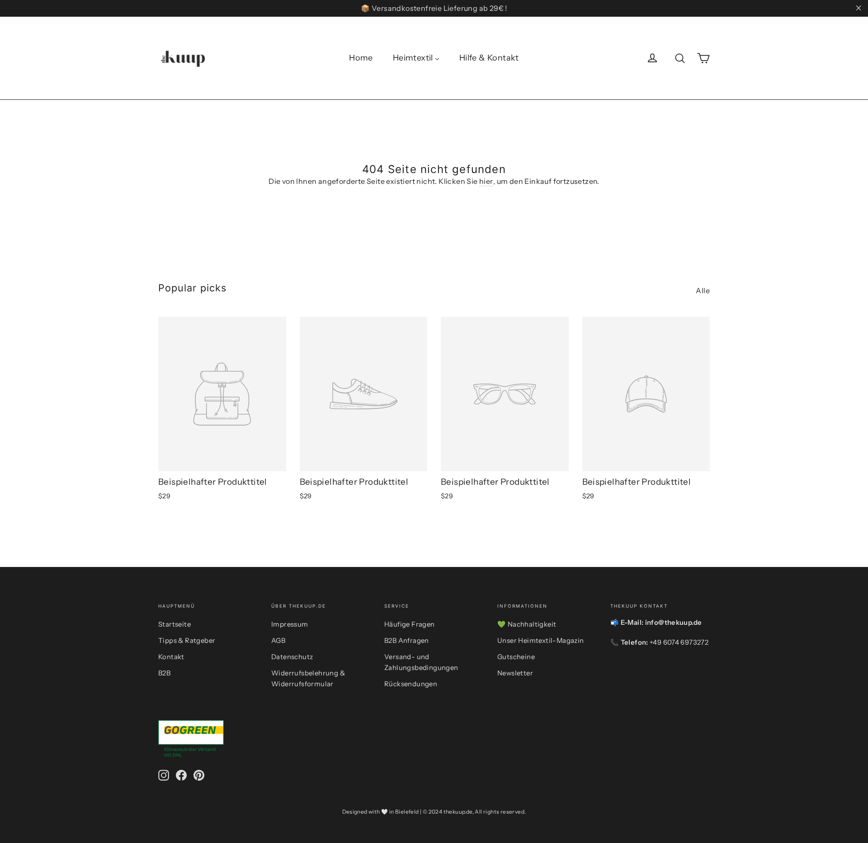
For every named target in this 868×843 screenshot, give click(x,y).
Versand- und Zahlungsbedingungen (421, 662)
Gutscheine (516, 657)
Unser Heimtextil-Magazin (540, 641)
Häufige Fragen (409, 624)
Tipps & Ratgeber (186, 641)
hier (486, 181)
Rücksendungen (410, 684)
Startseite (174, 624)
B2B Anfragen (406, 641)
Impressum (289, 624)
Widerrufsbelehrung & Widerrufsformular (308, 678)
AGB (278, 641)
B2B (164, 673)
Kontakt (171, 657)
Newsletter (515, 673)
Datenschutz (292, 657)
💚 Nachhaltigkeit (526, 624)
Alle (703, 290)
